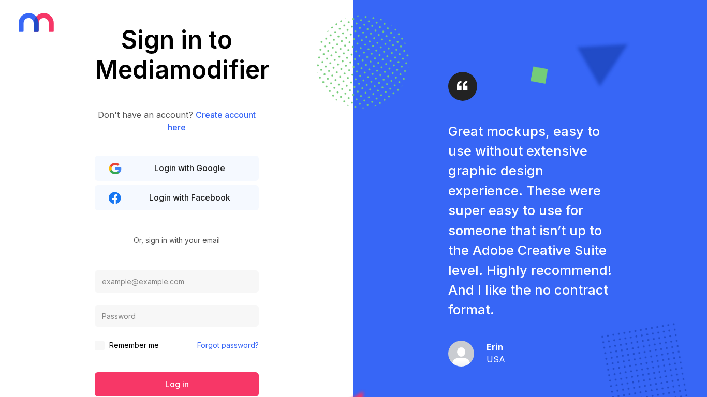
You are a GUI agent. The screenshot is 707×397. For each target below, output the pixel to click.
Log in (177, 384)
